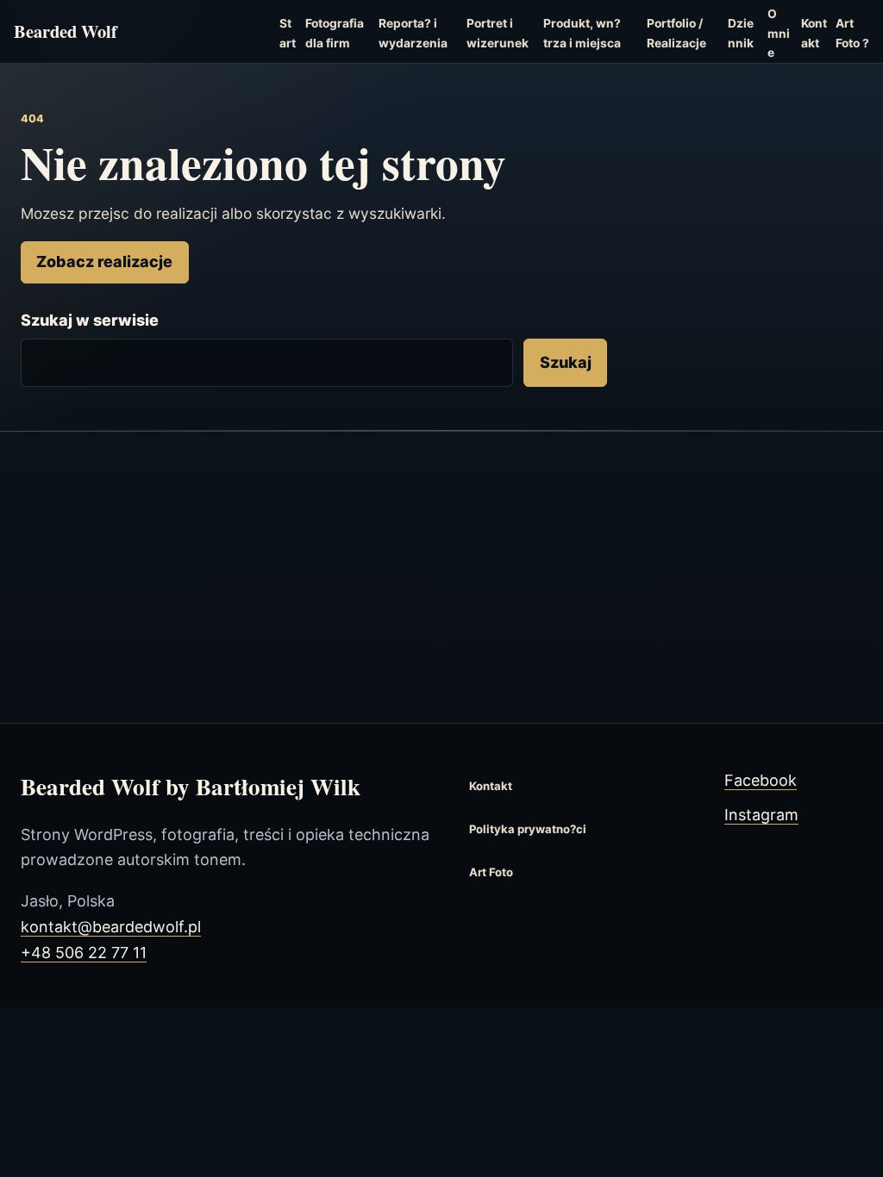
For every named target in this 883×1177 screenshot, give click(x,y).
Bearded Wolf (65, 31)
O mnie (778, 33)
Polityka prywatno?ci (527, 829)
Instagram (761, 815)
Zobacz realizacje (104, 261)
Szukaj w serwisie (90, 320)
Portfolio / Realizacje (676, 33)
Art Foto (491, 872)
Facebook (760, 780)
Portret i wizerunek (498, 33)
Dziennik (741, 33)
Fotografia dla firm (334, 33)
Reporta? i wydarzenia (413, 33)
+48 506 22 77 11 (84, 952)
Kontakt (814, 33)
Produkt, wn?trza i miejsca (582, 33)
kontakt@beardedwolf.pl (111, 927)
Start (287, 33)
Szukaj (566, 362)
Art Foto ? (852, 33)
